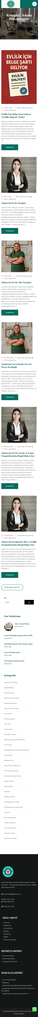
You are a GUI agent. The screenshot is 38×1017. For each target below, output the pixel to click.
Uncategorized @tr (10, 828)
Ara (5, 598)
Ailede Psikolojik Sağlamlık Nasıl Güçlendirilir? (17, 985)
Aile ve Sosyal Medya (22, 624)
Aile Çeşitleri (8, 713)
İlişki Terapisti (8, 786)
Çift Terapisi (8, 745)
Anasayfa (7, 922)
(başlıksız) (5, 982)
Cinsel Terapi (8, 755)
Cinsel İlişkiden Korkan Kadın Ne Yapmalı (16, 750)
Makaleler (7, 791)
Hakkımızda (7, 925)
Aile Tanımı (7, 724)
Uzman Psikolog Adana (12, 652)
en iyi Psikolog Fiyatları (11, 771)
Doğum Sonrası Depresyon (12, 765)
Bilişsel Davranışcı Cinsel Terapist (14, 739)
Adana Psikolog (9, 693)
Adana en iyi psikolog (10, 682)
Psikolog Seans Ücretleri (11, 802)
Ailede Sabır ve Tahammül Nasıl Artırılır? (15, 994)
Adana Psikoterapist (10, 703)
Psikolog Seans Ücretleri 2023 (13, 807)
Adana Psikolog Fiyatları (11, 698)
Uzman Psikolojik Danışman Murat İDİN (18, 635)
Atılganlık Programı (10, 734)
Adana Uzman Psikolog (11, 708)
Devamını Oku (10, 147)
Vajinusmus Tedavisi (10, 838)
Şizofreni (7, 812)
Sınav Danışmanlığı (10, 817)
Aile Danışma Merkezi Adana (14, 661)
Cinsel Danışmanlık (8, 958)
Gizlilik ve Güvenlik (10, 940)
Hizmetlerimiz (8, 928)
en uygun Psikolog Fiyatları (12, 776)
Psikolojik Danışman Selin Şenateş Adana (18, 644)
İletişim (6, 937)
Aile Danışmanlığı (9, 719)
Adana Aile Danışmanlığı (24, 108)
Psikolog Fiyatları (9, 797)
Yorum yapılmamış (10, 110)
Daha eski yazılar (12, 587)
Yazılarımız (7, 934)
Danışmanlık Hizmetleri (9, 961)
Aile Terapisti (8, 729)
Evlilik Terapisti (9, 781)
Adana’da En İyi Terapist (13, 203)
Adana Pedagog (9, 687)
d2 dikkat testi (9, 760)
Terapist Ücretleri (9, 823)
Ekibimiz (6, 931)
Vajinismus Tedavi (9, 833)
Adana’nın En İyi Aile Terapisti (16, 282)
